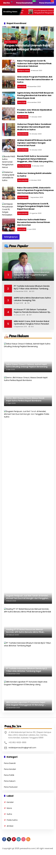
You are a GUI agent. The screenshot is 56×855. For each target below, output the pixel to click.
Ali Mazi (10, 826)
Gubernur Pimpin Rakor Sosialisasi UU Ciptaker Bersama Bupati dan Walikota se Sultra (34, 127)
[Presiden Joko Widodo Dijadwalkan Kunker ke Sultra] (8, 113)
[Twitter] (9, 839)
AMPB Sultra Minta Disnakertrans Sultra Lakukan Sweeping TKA (32, 299)
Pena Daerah (10, 763)
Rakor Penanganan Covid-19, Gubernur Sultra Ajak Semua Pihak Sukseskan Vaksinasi (34, 63)
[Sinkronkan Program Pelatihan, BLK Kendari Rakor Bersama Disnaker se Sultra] (8, 82)
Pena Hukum (9, 781)
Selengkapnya (11, 237)
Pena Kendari (23, 117)
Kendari (10, 802)
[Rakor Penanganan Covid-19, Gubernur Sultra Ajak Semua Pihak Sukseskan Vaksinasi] (8, 66)
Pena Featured (10, 787)
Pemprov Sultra (23, 70)
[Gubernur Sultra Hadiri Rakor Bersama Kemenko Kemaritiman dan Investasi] (8, 225)
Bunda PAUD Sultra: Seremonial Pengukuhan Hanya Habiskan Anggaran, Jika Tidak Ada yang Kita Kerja (34, 160)
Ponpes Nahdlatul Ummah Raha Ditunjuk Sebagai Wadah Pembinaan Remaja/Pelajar (27, 48)
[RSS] (28, 839)
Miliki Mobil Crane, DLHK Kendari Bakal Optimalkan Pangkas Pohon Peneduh (31, 322)
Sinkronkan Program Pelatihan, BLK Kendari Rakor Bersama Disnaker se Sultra (35, 79)
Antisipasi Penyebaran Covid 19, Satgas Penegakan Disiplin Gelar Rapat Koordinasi (33, 206)
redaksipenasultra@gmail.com (22, 747)
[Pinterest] (14, 839)
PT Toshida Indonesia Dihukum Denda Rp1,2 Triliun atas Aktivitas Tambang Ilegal (31, 287)
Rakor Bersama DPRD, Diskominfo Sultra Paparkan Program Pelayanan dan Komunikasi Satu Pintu (35, 190)
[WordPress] (19, 839)
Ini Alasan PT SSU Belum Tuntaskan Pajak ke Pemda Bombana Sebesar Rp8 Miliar (32, 310)
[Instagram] (23, 839)
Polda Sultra (12, 820)
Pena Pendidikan (11, 42)
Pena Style (22, 86)
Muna (9, 808)
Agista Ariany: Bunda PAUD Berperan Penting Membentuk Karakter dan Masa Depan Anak (35, 95)
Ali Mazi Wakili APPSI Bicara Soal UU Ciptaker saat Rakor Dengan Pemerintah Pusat (34, 143)
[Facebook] (4, 839)
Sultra (9, 814)
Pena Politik (9, 775)
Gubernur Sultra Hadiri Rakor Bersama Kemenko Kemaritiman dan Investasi (33, 222)
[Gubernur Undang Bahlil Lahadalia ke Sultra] (8, 177)
